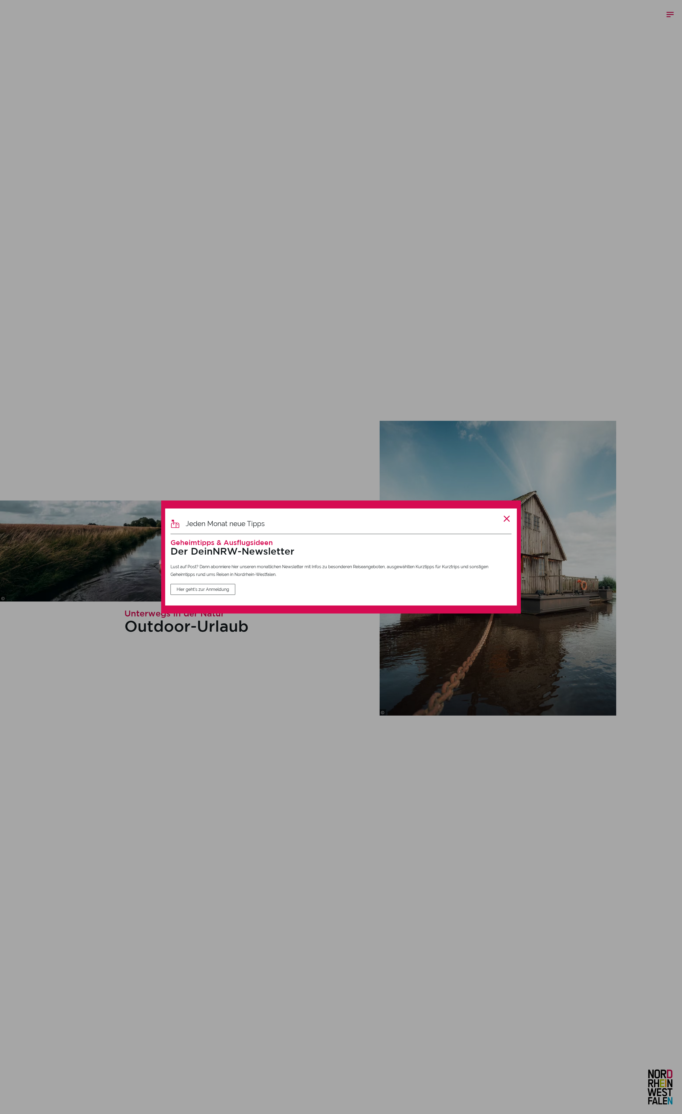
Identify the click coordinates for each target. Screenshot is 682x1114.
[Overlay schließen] (507, 518)
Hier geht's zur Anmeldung (203, 589)
